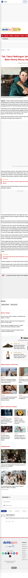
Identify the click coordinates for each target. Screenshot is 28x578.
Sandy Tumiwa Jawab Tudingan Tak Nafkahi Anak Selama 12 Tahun (13, 317)
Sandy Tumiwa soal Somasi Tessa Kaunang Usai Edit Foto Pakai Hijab (12, 321)
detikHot (3, 49)
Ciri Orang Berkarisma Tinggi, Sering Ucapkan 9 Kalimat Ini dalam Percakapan (12, 487)
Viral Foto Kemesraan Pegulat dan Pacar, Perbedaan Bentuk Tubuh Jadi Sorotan (8, 381)
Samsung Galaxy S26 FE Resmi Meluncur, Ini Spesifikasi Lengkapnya (20, 437)
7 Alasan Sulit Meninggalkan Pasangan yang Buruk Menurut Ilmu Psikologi (13, 465)
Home (6, 35)
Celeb (8, 49)
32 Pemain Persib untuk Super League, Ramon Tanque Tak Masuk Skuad (12, 330)
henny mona (14, 304)
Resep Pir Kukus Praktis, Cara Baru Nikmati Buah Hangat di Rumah (19, 421)
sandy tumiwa (5, 304)
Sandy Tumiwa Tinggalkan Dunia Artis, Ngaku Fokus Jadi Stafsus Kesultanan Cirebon (12, 326)
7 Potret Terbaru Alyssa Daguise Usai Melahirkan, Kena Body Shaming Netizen (9, 398)
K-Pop (22, 35)
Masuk (25, 1)
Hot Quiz (17, 35)
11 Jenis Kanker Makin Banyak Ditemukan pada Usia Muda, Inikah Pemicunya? (6, 421)
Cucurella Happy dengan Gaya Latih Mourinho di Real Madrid (5, 438)
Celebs (11, 35)
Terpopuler (5, 38)
